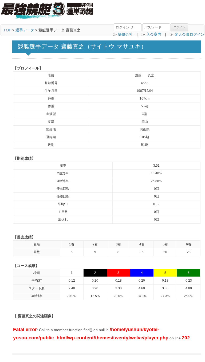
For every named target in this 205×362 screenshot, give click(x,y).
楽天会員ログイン (189, 34)
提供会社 (125, 34)
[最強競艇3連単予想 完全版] (47, 11)
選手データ (24, 30)
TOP (7, 30)
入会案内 (153, 34)
